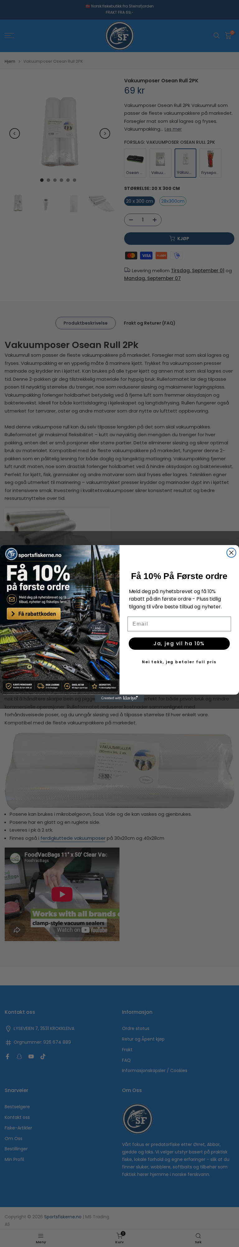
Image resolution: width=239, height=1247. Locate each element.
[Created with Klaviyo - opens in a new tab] (119, 698)
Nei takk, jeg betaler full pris (179, 662)
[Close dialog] (231, 553)
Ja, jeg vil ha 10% (179, 643)
